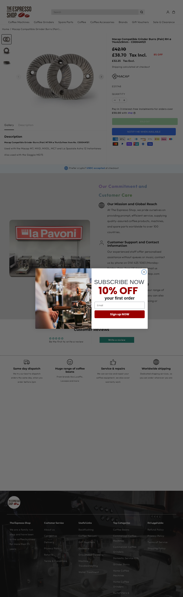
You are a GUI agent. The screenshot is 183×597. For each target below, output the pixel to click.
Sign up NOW (119, 314)
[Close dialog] (144, 272)
